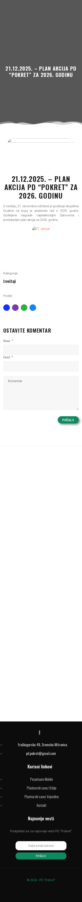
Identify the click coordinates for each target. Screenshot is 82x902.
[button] (7, 229)
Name (8, 341)
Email (8, 357)
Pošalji (68, 420)
